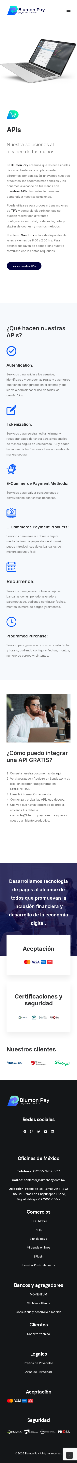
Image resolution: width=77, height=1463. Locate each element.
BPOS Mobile (38, 1221)
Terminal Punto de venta (38, 1265)
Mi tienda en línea (38, 1248)
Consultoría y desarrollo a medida (38, 1312)
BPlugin (38, 1257)
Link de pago (38, 1239)
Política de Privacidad (38, 1363)
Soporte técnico (38, 1334)
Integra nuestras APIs (24, 266)
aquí (58, 773)
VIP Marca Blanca (38, 1303)
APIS (39, 1230)
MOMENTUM (38, 1294)
